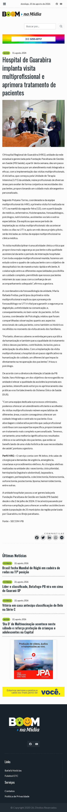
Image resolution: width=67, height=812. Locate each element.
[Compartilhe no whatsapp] (55, 537)
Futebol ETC (11, 775)
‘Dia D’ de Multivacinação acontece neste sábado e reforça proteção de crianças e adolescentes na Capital (28, 628)
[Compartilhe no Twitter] (43, 537)
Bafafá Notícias (13, 770)
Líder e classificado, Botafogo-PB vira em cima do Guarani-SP (32, 588)
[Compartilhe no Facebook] (37, 537)
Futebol (7, 563)
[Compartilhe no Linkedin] (49, 537)
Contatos (10, 790)
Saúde (6, 53)
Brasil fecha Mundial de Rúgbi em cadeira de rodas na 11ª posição (31, 570)
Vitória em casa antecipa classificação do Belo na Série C (32, 607)
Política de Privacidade (17, 796)
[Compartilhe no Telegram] (62, 537)
